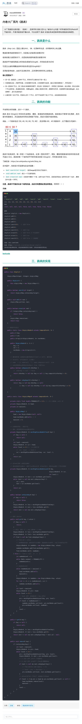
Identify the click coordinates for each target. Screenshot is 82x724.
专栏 (15, 3)
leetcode (6, 253)
